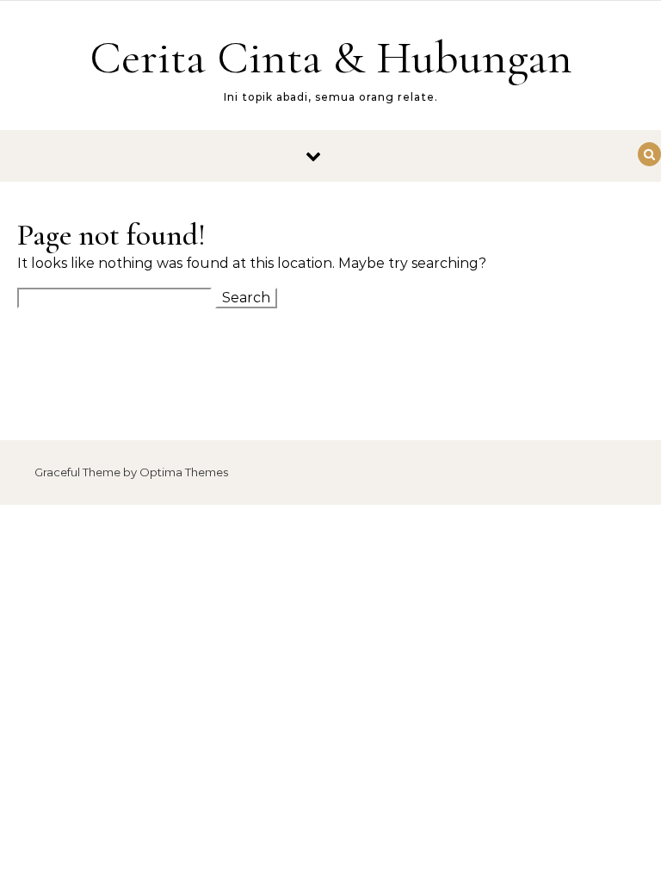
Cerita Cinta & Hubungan (331, 57)
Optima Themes (183, 472)
